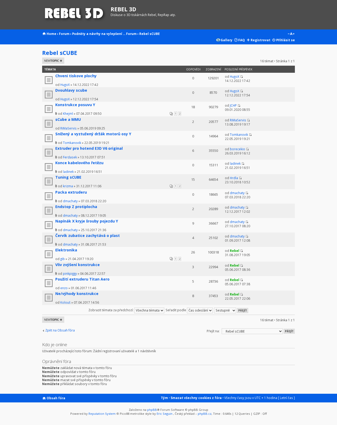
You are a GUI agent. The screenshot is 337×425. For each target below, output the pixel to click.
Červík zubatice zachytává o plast (87, 235)
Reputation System (102, 414)
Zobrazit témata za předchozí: (111, 310)
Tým (164, 398)
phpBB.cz (204, 414)
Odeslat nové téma (52, 61)
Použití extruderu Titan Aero (82, 279)
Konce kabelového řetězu (79, 162)
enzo (64, 288)
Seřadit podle (176, 310)
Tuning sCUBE (68, 177)
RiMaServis (68, 128)
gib (62, 259)
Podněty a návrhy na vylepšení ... (98, 34)
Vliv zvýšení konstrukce (77, 264)
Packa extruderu (71, 192)
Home (51, 34)
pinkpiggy (70, 273)
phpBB (152, 410)
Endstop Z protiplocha (76, 206)
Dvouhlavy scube (71, 90)
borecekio (237, 149)
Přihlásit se (285, 40)
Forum (64, 34)
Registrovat (260, 40)
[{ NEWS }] (75, 14)
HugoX (65, 84)
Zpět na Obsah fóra (60, 330)
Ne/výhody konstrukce (76, 293)
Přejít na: (213, 331)
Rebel (234, 250)
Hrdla (234, 178)
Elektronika (66, 249)
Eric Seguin (164, 414)
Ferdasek (70, 157)
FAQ (241, 40)
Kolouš (65, 302)
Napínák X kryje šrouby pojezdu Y (86, 221)
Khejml (68, 113)
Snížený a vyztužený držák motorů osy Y (93, 133)
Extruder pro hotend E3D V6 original (89, 148)
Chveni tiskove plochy (76, 75)
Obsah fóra (56, 398)
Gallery (226, 40)
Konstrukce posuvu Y (75, 104)
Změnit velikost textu (291, 34)
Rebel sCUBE (149, 34)
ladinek (68, 171)
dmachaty (70, 201)
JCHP (233, 105)
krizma (68, 186)
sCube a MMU (68, 119)
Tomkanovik (72, 143)
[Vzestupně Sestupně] (231, 310)
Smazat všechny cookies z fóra (196, 398)
